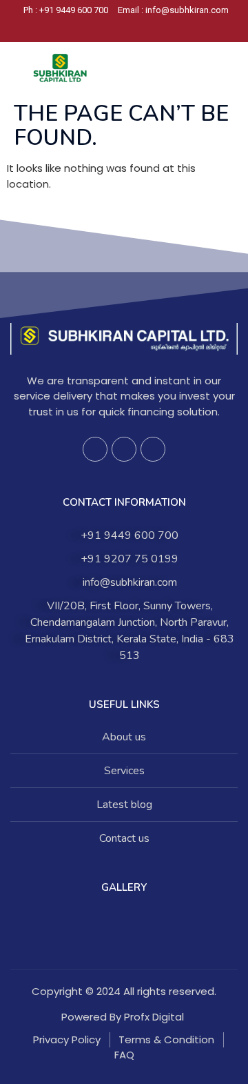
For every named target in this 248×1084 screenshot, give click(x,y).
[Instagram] (127, 29)
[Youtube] (153, 449)
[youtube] (151, 29)
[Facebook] (104, 29)
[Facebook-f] (95, 449)
